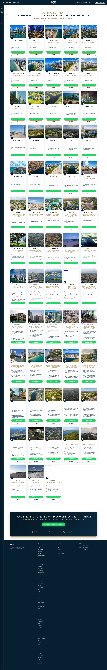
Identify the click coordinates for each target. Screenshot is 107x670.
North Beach (18, 176)
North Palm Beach (53, 442)
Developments (16, 2)
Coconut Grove (53, 284)
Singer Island (71, 442)
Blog (90, 2)
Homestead (18, 403)
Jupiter (71, 248)
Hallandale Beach (18, 73)
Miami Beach (53, 176)
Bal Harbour (36, 363)
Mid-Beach (89, 140)
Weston (71, 403)
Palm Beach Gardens (36, 442)
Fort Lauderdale (53, 40)
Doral (89, 176)
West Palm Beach (53, 73)
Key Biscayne (53, 212)
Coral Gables (36, 212)
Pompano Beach (71, 106)
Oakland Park (89, 403)
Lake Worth (88, 248)
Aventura (89, 40)
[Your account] (93, 2)
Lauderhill (53, 140)
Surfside (53, 363)
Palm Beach (18, 442)
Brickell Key (36, 324)
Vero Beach (53, 480)
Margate (35, 248)
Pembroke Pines (36, 140)
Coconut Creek (18, 248)
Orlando (88, 73)
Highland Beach (89, 442)
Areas (10, 2)
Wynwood (71, 284)
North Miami (71, 176)
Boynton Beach (88, 106)
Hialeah (18, 212)
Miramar (35, 403)
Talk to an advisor (100, 2)
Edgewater (18, 284)
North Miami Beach (35, 73)
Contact (59, 551)
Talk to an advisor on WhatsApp (54, 524)
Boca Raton (35, 106)
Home (59, 545)
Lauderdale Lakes (53, 248)
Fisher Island (18, 324)
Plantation (71, 212)
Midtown (35, 284)
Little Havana (89, 284)
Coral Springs (88, 212)
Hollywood (71, 40)
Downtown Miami (18, 40)
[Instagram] (11, 554)
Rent (7, 2)
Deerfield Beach (18, 140)
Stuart (18, 480)
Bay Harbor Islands (71, 363)
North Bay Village (88, 363)
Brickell (35, 40)
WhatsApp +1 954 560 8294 (84, 545)
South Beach (71, 73)
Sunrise (71, 140)
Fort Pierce (35, 480)
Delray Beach (54, 106)
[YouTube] (14, 554)
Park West (53, 324)
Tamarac (35, 176)
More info (18, 54)
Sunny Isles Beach (18, 106)
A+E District (71, 324)
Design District (89, 324)
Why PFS (78, 2)
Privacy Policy (61, 553)
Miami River (18, 363)
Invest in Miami (84, 2)
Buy (3, 2)
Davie (53, 403)
